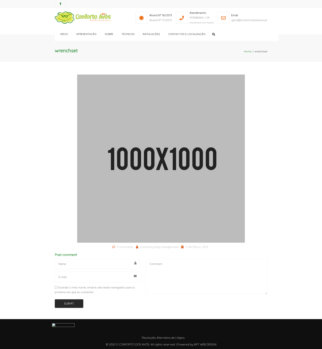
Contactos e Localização (187, 34)
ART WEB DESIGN (205, 344)
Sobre (109, 34)
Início (64, 34)
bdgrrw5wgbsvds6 (166, 247)
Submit (69, 303)
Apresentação (86, 34)
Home (247, 51)
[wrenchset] (161, 158)
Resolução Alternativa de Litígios (163, 337)
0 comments (125, 247)
